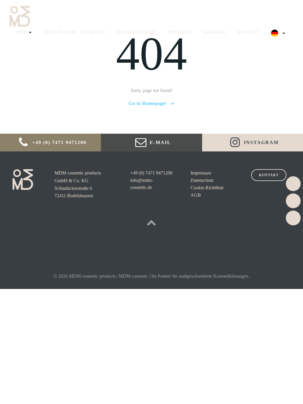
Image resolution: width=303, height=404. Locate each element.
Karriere (215, 32)
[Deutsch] (278, 33)
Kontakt (248, 32)
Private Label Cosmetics (75, 32)
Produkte (180, 32)
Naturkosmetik (136, 32)
